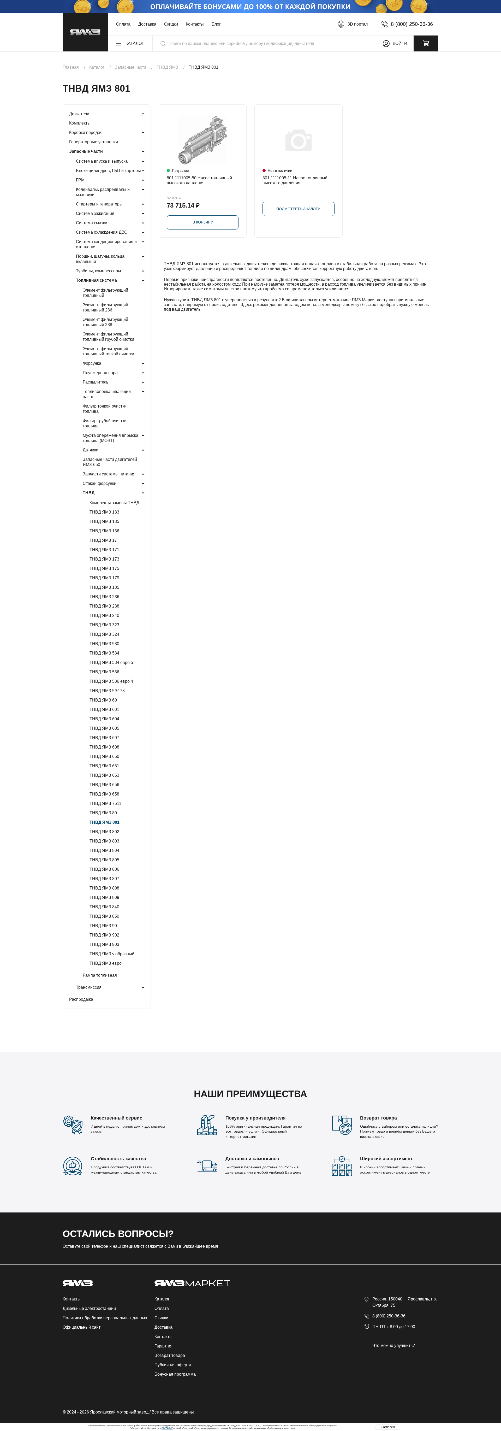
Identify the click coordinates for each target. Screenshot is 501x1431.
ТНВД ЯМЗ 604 (104, 719)
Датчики (90, 450)
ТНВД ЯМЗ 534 (104, 653)
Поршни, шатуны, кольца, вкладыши (101, 259)
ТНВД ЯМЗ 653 (104, 775)
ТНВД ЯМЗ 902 (104, 935)
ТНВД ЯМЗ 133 (104, 512)
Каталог (162, 1299)
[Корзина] (426, 43)
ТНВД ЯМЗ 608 (104, 747)
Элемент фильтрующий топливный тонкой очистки (108, 351)
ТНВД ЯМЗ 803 (104, 841)
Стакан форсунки (99, 483)
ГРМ (80, 180)
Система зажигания (95, 213)
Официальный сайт (81, 1327)
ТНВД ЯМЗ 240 (104, 615)
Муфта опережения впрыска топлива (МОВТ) (110, 438)
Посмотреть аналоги (298, 209)
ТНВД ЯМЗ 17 (103, 540)
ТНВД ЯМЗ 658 (104, 794)
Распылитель (95, 382)
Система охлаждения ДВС (101, 232)
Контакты (195, 24)
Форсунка (92, 363)
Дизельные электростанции (89, 1308)
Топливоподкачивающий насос (107, 394)
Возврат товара (169, 1355)
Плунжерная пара (100, 372)
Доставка (147, 24)
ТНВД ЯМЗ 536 (104, 672)
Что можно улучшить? (393, 1345)
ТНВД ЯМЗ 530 (104, 643)
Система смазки (91, 223)
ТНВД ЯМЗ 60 (103, 700)
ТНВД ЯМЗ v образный (112, 954)
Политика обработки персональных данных (105, 1318)
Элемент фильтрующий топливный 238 (105, 322)
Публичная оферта (172, 1365)
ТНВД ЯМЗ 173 (104, 559)
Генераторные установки (93, 142)
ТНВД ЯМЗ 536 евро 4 (111, 681)
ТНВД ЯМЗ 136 (104, 531)
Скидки (171, 24)
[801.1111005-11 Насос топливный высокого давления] (298, 140)
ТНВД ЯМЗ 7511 (105, 803)
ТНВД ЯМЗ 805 (104, 860)
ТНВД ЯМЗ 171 (104, 549)
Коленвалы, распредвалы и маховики (103, 192)
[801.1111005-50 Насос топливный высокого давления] (202, 140)
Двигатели (79, 113)
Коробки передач (85, 132)
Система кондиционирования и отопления (106, 244)
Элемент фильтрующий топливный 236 (105, 307)
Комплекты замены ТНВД (114, 502)
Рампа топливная (100, 975)
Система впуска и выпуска (102, 161)
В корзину (203, 222)
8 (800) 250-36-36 (388, 1316)
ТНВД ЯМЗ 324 (104, 634)
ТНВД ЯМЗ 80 (103, 813)
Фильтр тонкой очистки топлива (105, 409)
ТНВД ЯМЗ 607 (104, 737)
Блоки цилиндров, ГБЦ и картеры (108, 170)
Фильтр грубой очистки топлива (105, 423)
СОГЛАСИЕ (167, 1428)
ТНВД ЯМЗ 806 (104, 869)
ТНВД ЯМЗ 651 (104, 766)
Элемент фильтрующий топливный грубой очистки (108, 336)
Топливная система (96, 280)
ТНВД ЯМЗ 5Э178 (107, 690)
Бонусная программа (175, 1374)
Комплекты (80, 123)
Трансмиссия (89, 987)
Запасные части (86, 151)
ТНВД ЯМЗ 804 (104, 850)
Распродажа (81, 999)
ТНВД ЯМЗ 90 (103, 925)
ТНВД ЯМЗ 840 (104, 907)
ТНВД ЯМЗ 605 (104, 728)
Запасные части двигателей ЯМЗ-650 (110, 462)
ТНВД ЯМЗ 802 (104, 831)
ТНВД (88, 493)
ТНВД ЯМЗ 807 (104, 878)
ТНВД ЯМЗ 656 (104, 784)
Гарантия (163, 1346)
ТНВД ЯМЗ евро (106, 963)
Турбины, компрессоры (98, 271)
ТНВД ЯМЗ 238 (104, 606)
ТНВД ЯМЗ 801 (105, 822)
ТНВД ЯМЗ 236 (104, 596)
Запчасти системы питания (109, 474)
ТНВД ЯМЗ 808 (104, 888)
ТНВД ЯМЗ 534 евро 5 (111, 662)
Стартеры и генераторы (99, 204)
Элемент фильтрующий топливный (105, 293)
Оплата (123, 24)
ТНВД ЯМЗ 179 (104, 578)
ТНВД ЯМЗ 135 (104, 521)
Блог (216, 24)
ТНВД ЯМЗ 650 (104, 756)
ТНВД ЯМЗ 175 (104, 568)
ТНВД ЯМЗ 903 (104, 944)
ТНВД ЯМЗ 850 (104, 916)
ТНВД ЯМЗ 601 (104, 709)
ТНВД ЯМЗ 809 (104, 897)
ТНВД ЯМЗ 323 (104, 625)
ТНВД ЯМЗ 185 (104, 587)
